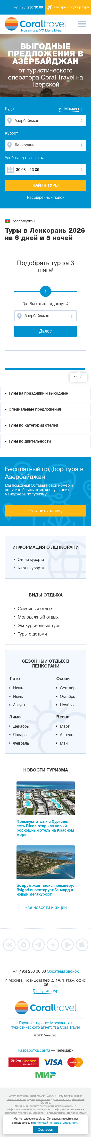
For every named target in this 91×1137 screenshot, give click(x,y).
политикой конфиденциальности (56, 1122)
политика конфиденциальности (28, 1099)
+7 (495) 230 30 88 (28, 7)
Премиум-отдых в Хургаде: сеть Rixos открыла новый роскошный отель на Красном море (45, 828)
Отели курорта (31, 559)
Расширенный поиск (45, 197)
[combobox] (64, 109)
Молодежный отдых (38, 617)
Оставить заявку (45, 510)
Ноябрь (67, 705)
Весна (62, 717)
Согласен (45, 1129)
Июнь (18, 688)
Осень (63, 678)
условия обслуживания (68, 1099)
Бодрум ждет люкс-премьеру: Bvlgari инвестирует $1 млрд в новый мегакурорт (45, 890)
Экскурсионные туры (39, 625)
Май (64, 743)
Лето (14, 678)
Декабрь (21, 726)
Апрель (66, 735)
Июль (18, 696)
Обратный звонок (63, 971)
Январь (19, 735)
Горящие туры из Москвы (42, 1023)
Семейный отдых (35, 608)
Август (19, 705)
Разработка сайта (34, 1050)
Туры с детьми (32, 634)
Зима (15, 717)
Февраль (21, 743)
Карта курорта (31, 568)
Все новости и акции (46, 907)
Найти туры (46, 185)
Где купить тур (45, 991)
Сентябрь (68, 688)
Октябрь (67, 696)
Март (64, 726)
